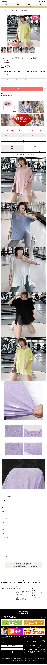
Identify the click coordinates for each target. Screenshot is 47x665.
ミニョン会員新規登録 (12, 645)
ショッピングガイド (4, 640)
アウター (4, 515)
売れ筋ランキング (5, 537)
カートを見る (42, 658)
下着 (3, 522)
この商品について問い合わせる (8, 95)
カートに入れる (23, 89)
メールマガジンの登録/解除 (12, 649)
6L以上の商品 (4, 545)
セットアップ (4, 511)
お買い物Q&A (25, 586)
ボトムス (4, 507)
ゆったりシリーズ (5, 541)
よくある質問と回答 (13, 640)
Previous (9, 31)
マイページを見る (36, 658)
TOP (3, 658)
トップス (4, 503)
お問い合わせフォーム (4, 642)
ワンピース (4, 500)
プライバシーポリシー (28, 658)
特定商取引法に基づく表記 (18, 658)
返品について (5, 93)
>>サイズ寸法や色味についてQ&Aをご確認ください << (23, 154)
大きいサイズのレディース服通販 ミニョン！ (22, 660)
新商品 (3, 533)
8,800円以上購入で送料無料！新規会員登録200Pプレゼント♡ (23, 6)
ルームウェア (4, 518)
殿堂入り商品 (4, 552)
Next (38, 31)
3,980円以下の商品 (5, 549)
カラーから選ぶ (5, 556)
